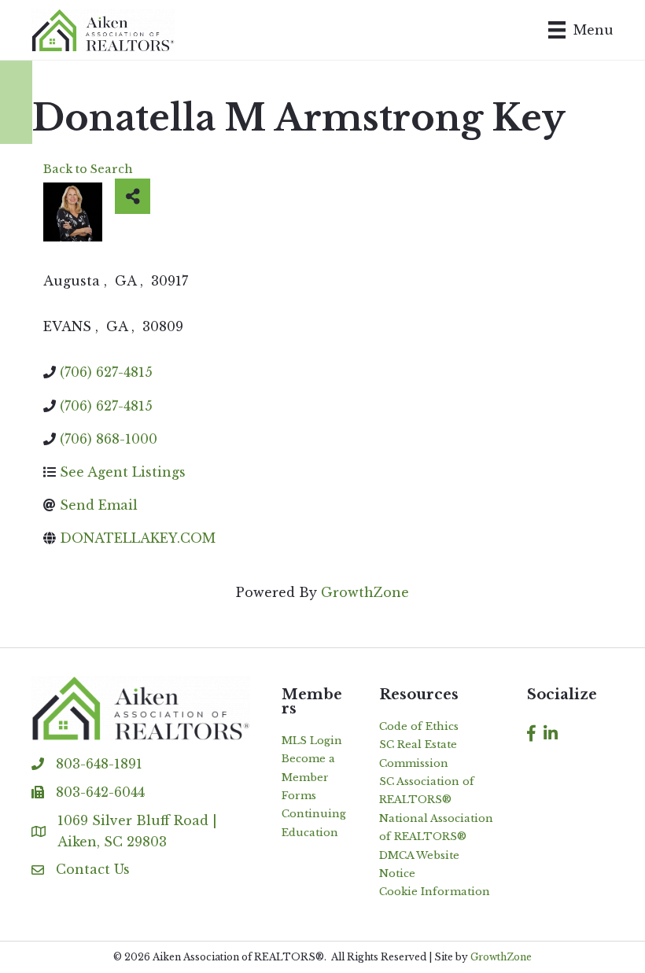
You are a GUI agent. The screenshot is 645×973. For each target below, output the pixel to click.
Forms (299, 795)
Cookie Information (434, 891)
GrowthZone (365, 592)
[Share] (132, 196)
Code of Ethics (419, 726)
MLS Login (312, 740)
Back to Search (88, 169)
